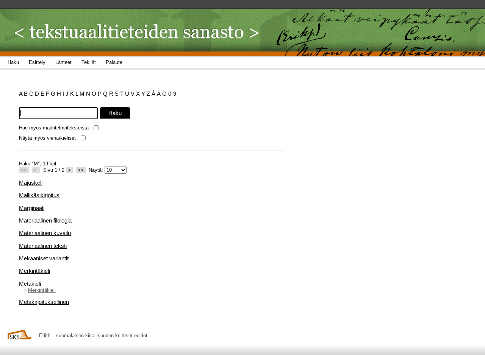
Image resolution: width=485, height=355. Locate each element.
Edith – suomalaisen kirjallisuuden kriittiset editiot (93, 335)
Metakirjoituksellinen (44, 302)
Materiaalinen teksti (43, 246)
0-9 (172, 93)
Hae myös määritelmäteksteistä (54, 128)
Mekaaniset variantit (44, 258)
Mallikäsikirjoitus (39, 195)
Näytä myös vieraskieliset (47, 138)
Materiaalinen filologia (45, 220)
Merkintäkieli (34, 271)
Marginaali (31, 208)
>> (81, 170)
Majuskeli (30, 182)
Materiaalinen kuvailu (45, 233)
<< (24, 170)
